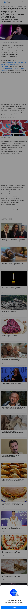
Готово (14, 607)
